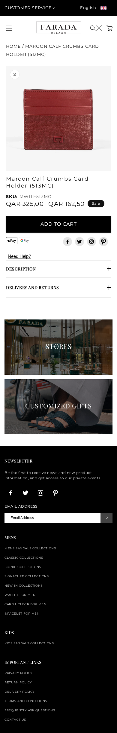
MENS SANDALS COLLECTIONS (30, 548)
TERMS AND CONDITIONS (25, 701)
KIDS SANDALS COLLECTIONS (29, 643)
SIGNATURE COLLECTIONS (26, 576)
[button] (96, 28)
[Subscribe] (106, 518)
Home (13, 46)
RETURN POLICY (18, 682)
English (88, 7)
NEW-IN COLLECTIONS (23, 586)
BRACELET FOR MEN (22, 613)
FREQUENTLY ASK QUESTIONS (29, 710)
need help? (19, 256)
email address (21, 506)
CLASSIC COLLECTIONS (23, 558)
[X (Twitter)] (79, 241)
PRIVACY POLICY (18, 673)
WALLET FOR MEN (19, 595)
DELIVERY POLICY (19, 692)
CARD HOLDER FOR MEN (25, 604)
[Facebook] (67, 241)
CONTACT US (15, 720)
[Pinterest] (103, 241)
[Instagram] (91, 241)
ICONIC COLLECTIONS (22, 567)
